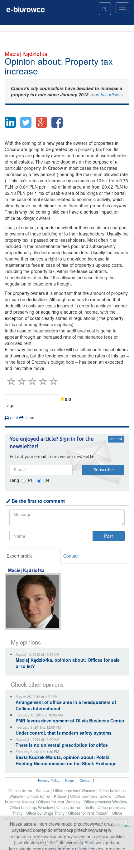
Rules (69, 780)
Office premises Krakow (91, 796)
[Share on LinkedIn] (10, 122)
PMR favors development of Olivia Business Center (70, 720)
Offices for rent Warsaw (29, 790)
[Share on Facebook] (57, 122)
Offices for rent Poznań (89, 813)
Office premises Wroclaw (106, 802)
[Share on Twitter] (25, 122)
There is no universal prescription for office (62, 745)
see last (116, 439)
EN (46, 480)
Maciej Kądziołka (26, 570)
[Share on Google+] (41, 122)
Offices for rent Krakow (47, 796)
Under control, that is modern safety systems (64, 733)
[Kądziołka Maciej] (33, 601)
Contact (71, 556)
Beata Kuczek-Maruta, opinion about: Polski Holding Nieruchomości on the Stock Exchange (66, 760)
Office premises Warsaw (74, 790)
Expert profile (20, 556)
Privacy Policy (49, 780)
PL (105, 9)
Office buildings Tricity (46, 813)
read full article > (106, 94)
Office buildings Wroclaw (32, 807)
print (13, 417)
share (29, 417)
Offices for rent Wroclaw (60, 802)
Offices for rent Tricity (75, 807)
